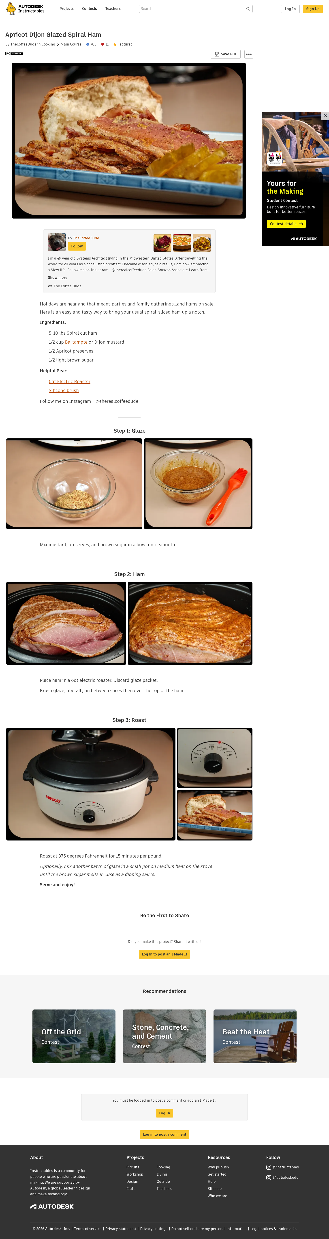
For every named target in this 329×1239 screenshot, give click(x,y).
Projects (67, 8)
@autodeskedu (286, 1177)
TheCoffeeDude (23, 44)
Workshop (134, 1174)
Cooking (48, 44)
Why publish (218, 1167)
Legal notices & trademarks (273, 1228)
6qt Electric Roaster (69, 381)
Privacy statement (120, 1228)
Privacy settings (154, 1228)
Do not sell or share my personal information (208, 1228)
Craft (130, 1188)
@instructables (286, 1167)
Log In (290, 8)
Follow (77, 246)
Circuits (132, 1167)
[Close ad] (325, 116)
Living (162, 1174)
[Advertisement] (295, 179)
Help (212, 1181)
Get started (217, 1174)
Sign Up (313, 8)
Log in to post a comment (164, 1134)
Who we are (217, 1195)
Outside (163, 1181)
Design (132, 1181)
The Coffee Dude (67, 286)
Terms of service (88, 1228)
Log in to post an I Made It (164, 954)
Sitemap (215, 1188)
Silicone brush (64, 390)
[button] (248, 54)
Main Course (71, 44)
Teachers (113, 8)
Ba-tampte (76, 342)
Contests (89, 8)
